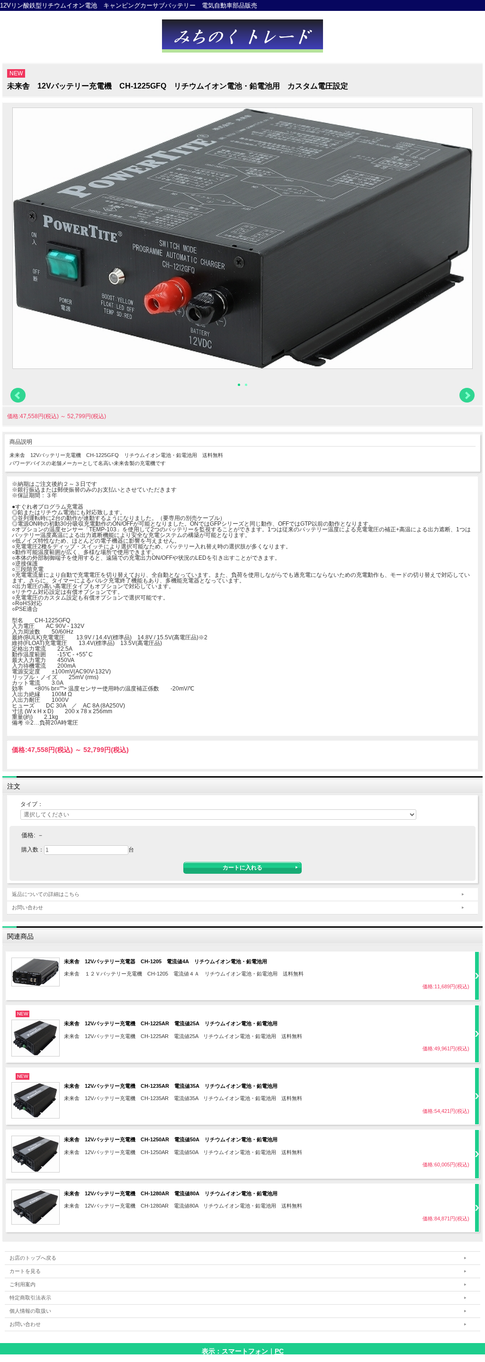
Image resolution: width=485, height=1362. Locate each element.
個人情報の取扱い (30, 1311)
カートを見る (25, 1271)
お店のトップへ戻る (32, 1258)
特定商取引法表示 (30, 1297)
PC (279, 1351)
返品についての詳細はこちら (46, 894)
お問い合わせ (27, 907)
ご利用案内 (22, 1284)
